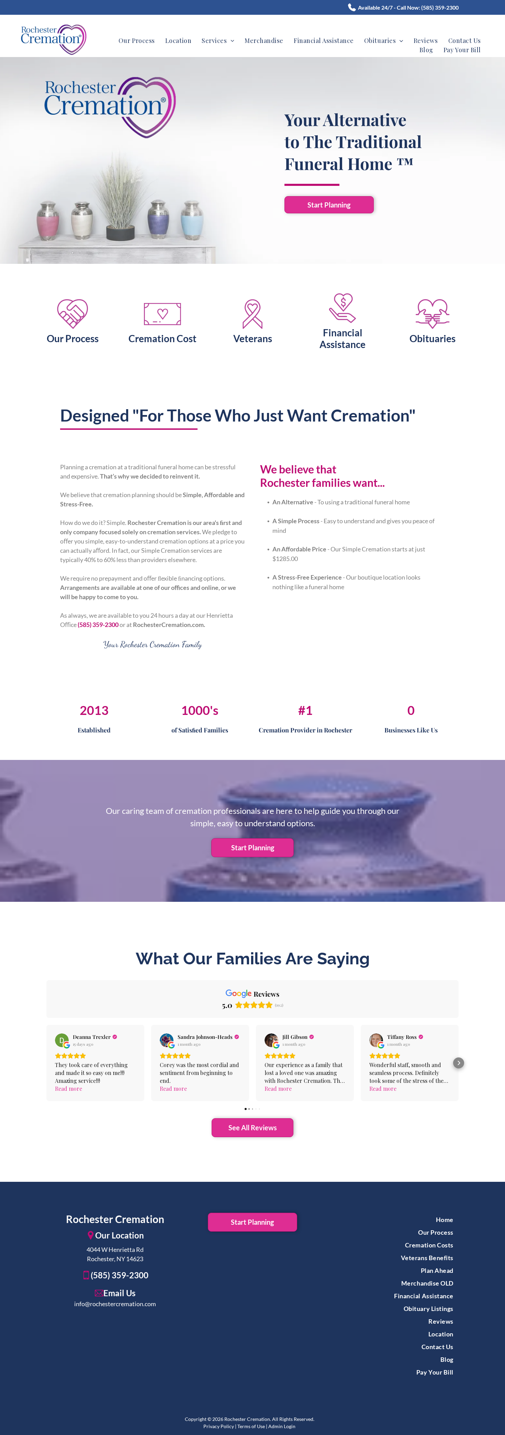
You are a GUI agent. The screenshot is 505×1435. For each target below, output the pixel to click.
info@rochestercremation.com (115, 1304)
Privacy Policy (218, 1426)
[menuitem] (136, 40)
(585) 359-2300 (440, 7)
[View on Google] (62, 1040)
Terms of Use (251, 1426)
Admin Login (281, 1426)
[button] (46, 1062)
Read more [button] (68, 1088)
